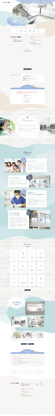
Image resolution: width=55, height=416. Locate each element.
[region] (33, 78)
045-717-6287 (18, 359)
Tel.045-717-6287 (46, 2)
